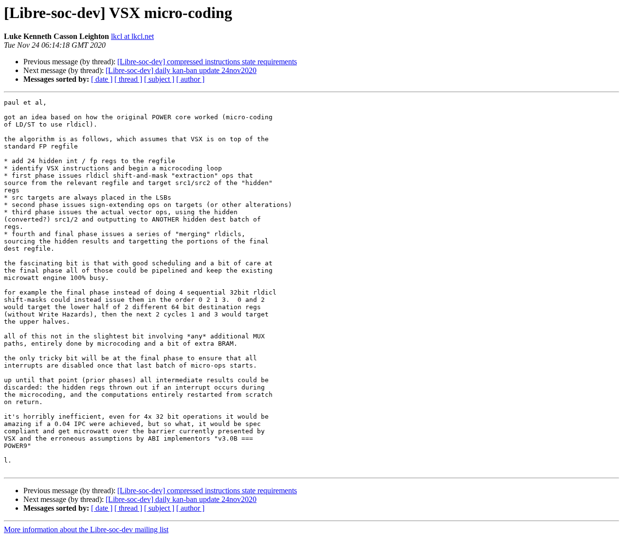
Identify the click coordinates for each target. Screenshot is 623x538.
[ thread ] (128, 79)
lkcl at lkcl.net (132, 36)
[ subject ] (159, 79)
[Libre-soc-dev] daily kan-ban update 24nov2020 (181, 70)
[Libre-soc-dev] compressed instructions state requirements (207, 61)
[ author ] (190, 79)
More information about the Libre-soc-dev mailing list (86, 529)
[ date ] (101, 79)
